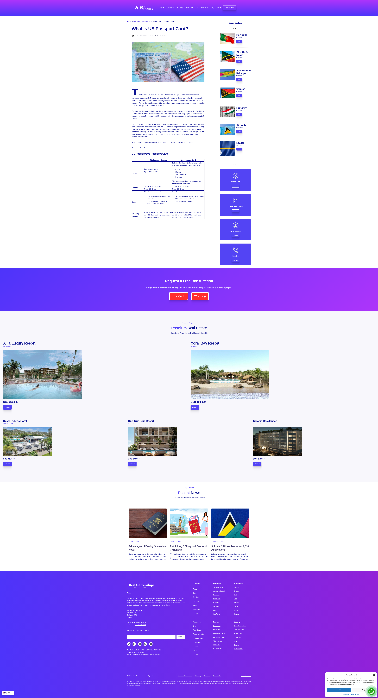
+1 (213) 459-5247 (142, 622)
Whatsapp (200, 296)
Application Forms (219, 637)
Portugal (236, 587)
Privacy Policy (346, 694)
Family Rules (238, 633)
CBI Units (216, 645)
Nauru (215, 610)
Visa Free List (217, 641)
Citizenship (216, 626)
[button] (374, 675)
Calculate (235, 210)
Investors (196, 609)
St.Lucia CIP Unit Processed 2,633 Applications (230, 548)
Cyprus (236, 610)
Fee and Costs (198, 634)
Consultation (229, 8)
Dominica (216, 595)
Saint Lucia (216, 599)
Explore (239, 41)
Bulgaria (236, 614)
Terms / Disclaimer (185, 676)
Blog (194, 626)
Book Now (235, 260)
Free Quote (178, 296)
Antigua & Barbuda (219, 591)
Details (7, 407)
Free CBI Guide (239, 629)
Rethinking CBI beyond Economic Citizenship (189, 548)
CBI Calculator (198, 638)
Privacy (198, 676)
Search (180, 637)
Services (196, 597)
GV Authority (217, 648)
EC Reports (237, 637)
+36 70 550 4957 (145, 630)
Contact (196, 613)
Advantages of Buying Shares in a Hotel (147, 548)
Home (129, 22)
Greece (236, 591)
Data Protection (246, 676)
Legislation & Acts (219, 633)
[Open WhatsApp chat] (371, 691)
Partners (196, 601)
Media (195, 605)
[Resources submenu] (208, 7)
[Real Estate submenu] (194, 7)
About (195, 589)
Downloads (197, 642)
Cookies (207, 676)
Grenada (216, 602)
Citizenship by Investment (142, 22)
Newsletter (217, 676)
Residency (216, 629)
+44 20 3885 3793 (140, 625)
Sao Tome (216, 614)
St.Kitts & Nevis (218, 587)
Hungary (236, 602)
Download (235, 186)
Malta (235, 599)
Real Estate (197, 630)
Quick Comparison (240, 626)
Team (195, 593)
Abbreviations (238, 649)
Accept (339, 690)
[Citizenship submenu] (174, 7)
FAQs (195, 650)
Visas (235, 641)
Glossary (237, 645)
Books (195, 646)
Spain (235, 595)
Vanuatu (216, 606)
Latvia (236, 606)
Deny (363, 690)
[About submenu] (164, 7)
